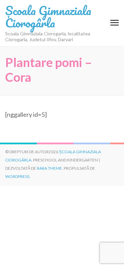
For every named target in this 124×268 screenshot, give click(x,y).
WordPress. (17, 176)
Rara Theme (49, 168)
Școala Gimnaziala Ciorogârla (48, 16)
